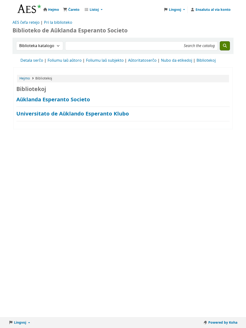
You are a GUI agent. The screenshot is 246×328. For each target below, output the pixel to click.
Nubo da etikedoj (176, 60)
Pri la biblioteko (58, 22)
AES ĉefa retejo (26, 22)
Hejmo (24, 78)
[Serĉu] (225, 45)
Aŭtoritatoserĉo (142, 60)
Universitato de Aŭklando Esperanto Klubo (72, 114)
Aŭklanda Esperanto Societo (53, 99)
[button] (71, 9)
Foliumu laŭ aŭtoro (65, 60)
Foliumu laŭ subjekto (105, 60)
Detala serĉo (31, 60)
